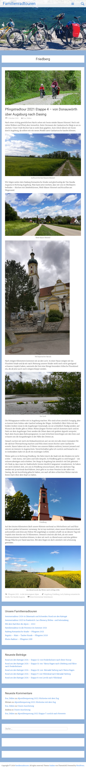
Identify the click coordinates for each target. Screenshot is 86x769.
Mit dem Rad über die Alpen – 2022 (20, 624)
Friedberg (55, 594)
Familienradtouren (19, 3)
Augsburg (48, 594)
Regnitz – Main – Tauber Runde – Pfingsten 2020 (26, 635)
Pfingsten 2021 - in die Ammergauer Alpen (23, 594)
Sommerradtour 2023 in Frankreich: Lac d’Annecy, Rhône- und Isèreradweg (36, 620)
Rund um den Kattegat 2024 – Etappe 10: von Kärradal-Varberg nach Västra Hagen (39, 670)
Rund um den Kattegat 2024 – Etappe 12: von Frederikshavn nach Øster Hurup (38, 660)
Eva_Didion (27, 118)
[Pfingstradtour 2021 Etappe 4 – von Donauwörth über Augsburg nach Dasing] (43, 104)
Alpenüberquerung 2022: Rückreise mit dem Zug (38, 698)
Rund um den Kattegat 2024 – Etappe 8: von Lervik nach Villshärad (33, 678)
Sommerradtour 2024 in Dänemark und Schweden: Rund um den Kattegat (36, 616)
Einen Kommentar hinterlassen (41, 597)
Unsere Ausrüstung (26, 706)
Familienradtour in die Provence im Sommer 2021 (26, 628)
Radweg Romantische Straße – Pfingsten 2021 (24, 631)
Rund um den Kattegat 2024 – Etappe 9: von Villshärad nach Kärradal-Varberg (38, 674)
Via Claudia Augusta (17, 597)
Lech (62, 594)
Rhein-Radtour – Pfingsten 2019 (18, 639)
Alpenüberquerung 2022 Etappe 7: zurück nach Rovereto (42, 713)
